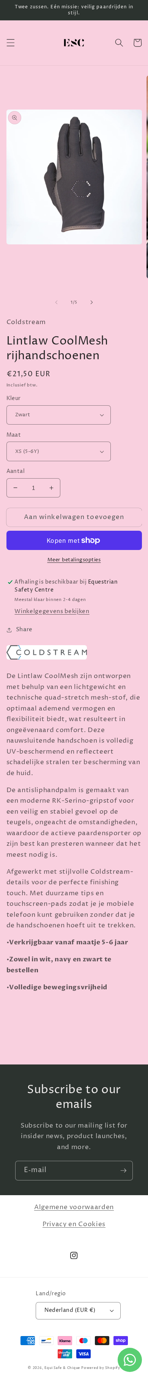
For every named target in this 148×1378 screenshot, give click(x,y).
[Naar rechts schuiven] (91, 302)
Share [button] (24, 629)
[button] (10, 43)
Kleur (13, 398)
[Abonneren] (123, 1170)
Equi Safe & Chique (62, 1368)
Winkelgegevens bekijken (51, 611)
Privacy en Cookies (74, 1224)
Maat (13, 435)
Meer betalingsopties (74, 559)
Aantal (15, 471)
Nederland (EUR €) (69, 1310)
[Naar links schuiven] (56, 302)
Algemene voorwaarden (74, 1207)
